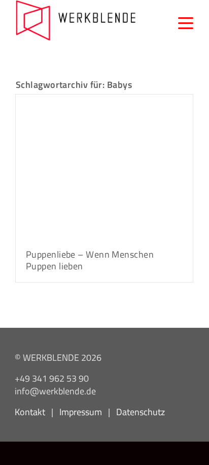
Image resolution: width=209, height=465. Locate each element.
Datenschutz (140, 412)
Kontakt (30, 412)
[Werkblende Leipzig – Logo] (75, 20)
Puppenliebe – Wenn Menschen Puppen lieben (90, 260)
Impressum (80, 412)
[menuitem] (180, 20)
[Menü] (180, 20)
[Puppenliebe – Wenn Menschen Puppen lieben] (104, 166)
